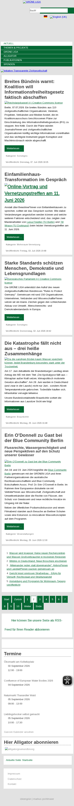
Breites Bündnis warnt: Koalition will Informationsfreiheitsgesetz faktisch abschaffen (34, 89)
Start (6, 599)
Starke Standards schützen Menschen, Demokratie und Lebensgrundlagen (34, 268)
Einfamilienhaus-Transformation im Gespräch (36, 177)
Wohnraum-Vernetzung (28, 244)
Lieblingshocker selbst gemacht (21, 714)
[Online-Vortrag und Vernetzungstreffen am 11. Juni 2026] (37, 200)
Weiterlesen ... (14, 148)
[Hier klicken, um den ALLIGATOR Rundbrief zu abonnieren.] (37, 749)
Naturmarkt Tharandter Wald (20, 695)
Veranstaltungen (25, 534)
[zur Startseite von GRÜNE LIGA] (32, 1)
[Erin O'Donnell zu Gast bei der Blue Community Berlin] (37, 465)
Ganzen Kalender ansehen (19, 732)
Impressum (14, 773)
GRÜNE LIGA (11, 52)
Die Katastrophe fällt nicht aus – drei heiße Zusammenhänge (33, 348)
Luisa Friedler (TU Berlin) (41, 222)
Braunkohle (23, 417)
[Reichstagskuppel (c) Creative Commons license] (35, 102)
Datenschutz (15, 779)
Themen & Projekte (16, 47)
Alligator (10, 56)
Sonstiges (22, 156)
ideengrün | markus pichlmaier (37, 799)
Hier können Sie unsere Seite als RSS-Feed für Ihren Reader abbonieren (33, 625)
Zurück (18, 599)
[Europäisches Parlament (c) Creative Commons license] (37, 282)
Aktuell (9, 43)
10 (18, 606)
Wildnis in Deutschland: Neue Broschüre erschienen (38, 561)
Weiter (27, 606)
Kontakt (12, 784)
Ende (39, 606)
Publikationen (13, 60)
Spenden (9, 64)
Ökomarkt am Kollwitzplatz (19, 661)
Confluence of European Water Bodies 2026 (28, 680)
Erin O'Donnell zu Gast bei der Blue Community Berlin (34, 438)
